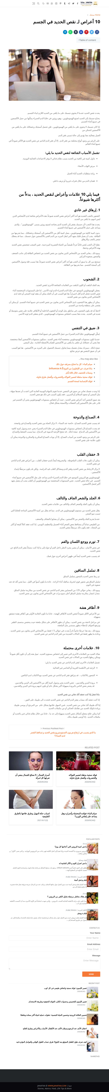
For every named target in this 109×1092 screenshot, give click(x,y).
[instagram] (56, 3)
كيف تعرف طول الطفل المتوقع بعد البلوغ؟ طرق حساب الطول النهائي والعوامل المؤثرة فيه (51, 1042)
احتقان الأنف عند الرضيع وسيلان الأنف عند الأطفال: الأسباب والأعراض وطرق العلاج (55, 1028)
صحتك (85, 843)
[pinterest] (60, 3)
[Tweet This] (92, 32)
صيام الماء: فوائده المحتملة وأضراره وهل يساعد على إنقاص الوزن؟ (79, 815)
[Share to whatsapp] (70, 32)
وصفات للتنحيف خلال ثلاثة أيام (79, 372)
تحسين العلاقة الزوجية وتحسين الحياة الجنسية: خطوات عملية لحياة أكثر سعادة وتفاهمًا (53, 1015)
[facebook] (77, 3)
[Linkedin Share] (81, 32)
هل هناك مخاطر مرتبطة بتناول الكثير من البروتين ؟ (67, 896)
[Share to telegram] (65, 32)
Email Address (93, 944)
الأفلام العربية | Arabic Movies (76, 877)
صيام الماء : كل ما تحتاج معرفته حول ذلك (74, 364)
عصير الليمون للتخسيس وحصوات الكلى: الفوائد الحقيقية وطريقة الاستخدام (58, 1001)
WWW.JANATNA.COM (57, 1085)
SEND (91, 974)
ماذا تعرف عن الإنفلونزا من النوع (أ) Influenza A (70, 368)
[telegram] (69, 3)
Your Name (95, 933)
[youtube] (48, 3)
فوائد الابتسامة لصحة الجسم (80, 381)
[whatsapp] (52, 3)
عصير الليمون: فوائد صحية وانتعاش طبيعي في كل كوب (65, 988)
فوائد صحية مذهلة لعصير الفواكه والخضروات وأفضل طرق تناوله (64, 376)
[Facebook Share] (97, 32)
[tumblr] (65, 3)
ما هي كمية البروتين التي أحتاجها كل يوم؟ (71, 846)
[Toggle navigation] (33, 3)
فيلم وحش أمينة (80, 880)
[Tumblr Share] (76, 32)
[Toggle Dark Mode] (43, 3)
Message (96, 955)
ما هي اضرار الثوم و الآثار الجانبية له (73, 863)
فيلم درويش (82, 913)
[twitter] (73, 3)
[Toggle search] (38, 3)
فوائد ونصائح (83, 860)
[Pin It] (86, 32)
